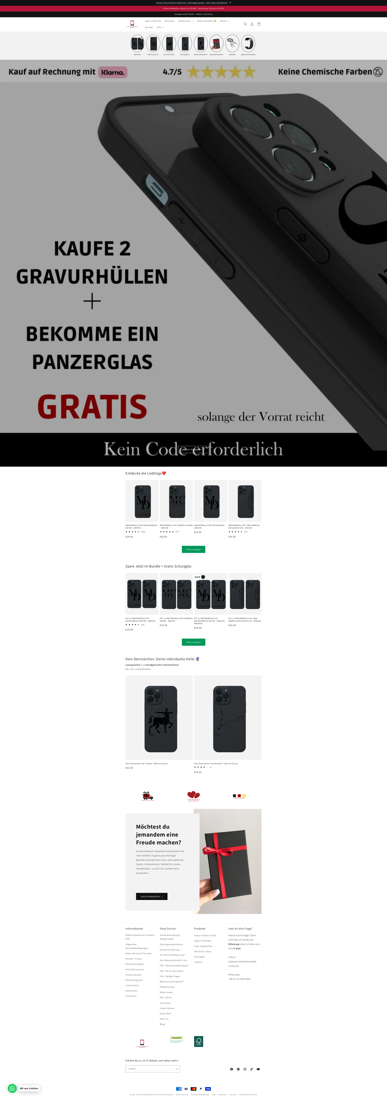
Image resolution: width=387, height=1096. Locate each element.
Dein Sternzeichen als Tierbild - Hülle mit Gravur (146, 763)
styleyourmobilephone (145, 1094)
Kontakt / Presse (133, 959)
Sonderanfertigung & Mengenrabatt (170, 937)
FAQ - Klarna (166, 997)
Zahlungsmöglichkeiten (171, 944)
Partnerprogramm (134, 980)
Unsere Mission (167, 1008)
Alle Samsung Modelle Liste (173, 960)
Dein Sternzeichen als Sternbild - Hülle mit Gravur (216, 763)
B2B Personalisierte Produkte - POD (140, 937)
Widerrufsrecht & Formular (138, 953)
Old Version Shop (202, 951)
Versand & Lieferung (169, 949)
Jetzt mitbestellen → (152, 896)
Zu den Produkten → (194, 449)
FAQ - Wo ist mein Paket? (172, 971)
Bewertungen (166, 992)
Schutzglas (199, 957)
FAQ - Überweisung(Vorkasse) (174, 965)
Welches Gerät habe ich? (172, 981)
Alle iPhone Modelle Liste (172, 955)
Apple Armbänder (202, 940)
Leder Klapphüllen (203, 946)
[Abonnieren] (176, 1069)
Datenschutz (131, 990)
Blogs (162, 1024)
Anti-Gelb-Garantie (134, 969)
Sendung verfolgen (134, 964)
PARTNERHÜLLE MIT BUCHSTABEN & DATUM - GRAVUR (141, 526)
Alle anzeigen (193, 549)
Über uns (164, 1019)
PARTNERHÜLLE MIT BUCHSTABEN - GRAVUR (209, 526)
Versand (233, 1094)
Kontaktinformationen (248, 1094)
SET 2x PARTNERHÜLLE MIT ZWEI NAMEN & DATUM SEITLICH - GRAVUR (244, 619)
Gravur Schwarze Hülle (205, 935)
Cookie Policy (132, 985)
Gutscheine (165, 1003)
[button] (186, 21)
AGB (213, 1094)
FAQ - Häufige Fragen (170, 976)
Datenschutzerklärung (200, 1094)
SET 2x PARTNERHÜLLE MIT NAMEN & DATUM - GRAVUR (176, 619)
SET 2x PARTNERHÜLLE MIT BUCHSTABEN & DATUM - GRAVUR (140, 619)
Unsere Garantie (133, 974)
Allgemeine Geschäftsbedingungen (136, 946)
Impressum (131, 996)
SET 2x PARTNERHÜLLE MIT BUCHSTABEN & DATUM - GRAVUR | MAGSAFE (209, 621)
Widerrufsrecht (182, 1094)
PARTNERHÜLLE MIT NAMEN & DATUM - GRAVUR (176, 526)
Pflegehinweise (167, 987)
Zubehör (198, 962)
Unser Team (165, 1013)
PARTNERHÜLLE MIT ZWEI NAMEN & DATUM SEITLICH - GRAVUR (244, 526)
